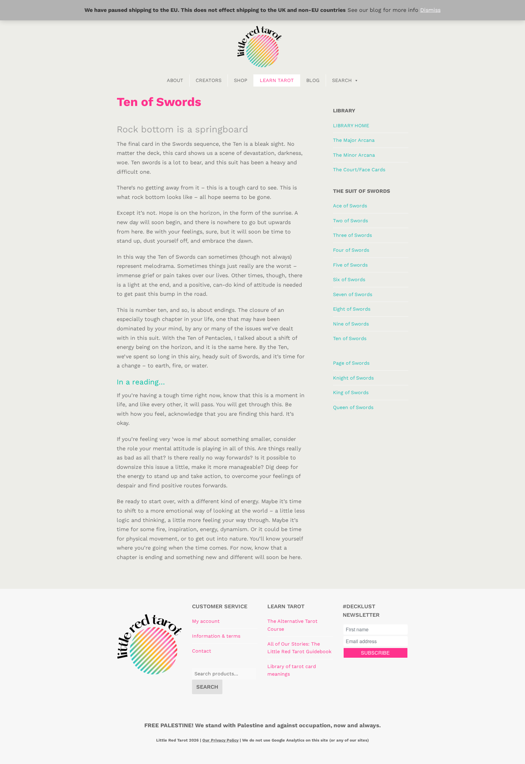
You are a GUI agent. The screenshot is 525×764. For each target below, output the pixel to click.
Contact (201, 651)
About (175, 80)
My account (206, 621)
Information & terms (216, 636)
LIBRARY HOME (351, 125)
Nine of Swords (351, 324)
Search (342, 80)
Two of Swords (350, 220)
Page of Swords (351, 363)
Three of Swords (352, 235)
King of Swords (351, 392)
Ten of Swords (349, 338)
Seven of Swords (352, 294)
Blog (313, 80)
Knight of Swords (353, 378)
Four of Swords (351, 250)
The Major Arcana (354, 140)
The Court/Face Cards (359, 169)
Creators (208, 80)
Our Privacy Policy (220, 740)
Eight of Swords (351, 309)
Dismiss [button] (430, 10)
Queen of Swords (353, 407)
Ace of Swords (350, 206)
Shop (240, 80)
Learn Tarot (277, 80)
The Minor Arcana (354, 155)
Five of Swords (350, 265)
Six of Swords (349, 279)
